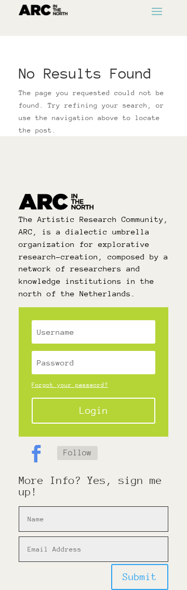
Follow (77, 452)
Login (93, 410)
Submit (140, 576)
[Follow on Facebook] (36, 454)
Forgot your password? (70, 385)
